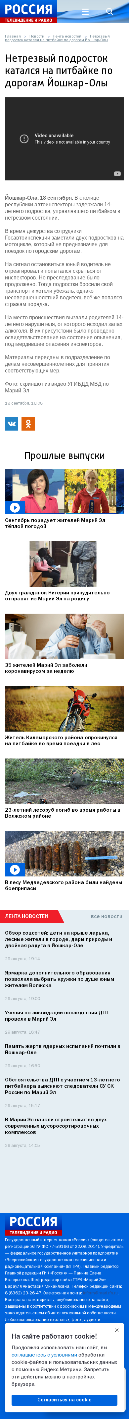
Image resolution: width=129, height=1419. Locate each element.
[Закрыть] (117, 1330)
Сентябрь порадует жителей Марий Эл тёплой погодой (55, 523)
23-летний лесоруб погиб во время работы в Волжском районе (62, 813)
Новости (36, 36)
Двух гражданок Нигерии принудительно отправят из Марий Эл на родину (57, 596)
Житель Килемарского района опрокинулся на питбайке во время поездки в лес (61, 741)
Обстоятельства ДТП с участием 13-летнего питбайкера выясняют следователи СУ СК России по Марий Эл (62, 1086)
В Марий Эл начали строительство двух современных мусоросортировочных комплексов (56, 1126)
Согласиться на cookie (64, 1400)
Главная (13, 36)
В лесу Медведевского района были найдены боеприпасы (63, 885)
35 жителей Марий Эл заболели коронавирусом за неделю (46, 668)
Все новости (106, 916)
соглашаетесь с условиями (44, 1355)
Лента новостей (67, 36)
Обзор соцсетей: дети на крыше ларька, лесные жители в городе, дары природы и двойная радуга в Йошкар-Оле (58, 939)
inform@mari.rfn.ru (100, 1293)
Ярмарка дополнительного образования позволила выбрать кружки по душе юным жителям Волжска (59, 979)
